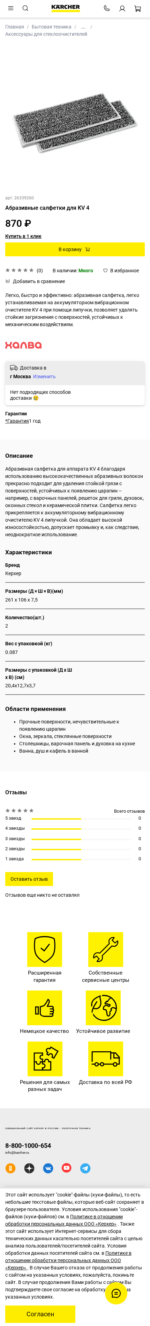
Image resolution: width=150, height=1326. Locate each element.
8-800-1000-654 (28, 1145)
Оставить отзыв (29, 879)
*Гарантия (17, 421)
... (83, 27)
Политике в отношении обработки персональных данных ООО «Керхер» (68, 1260)
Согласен (40, 1314)
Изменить (44, 376)
